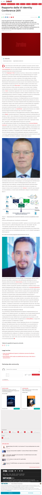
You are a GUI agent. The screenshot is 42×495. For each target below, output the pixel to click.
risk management (6, 69)
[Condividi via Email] (11, 17)
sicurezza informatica (34, 287)
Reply (6, 114)
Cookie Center (21, 475)
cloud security (19, 281)
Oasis (6, 90)
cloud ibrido (19, 108)
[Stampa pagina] (13, 17)
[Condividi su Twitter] (4, 17)
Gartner (25, 188)
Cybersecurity (8, 14)
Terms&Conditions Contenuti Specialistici (10, 475)
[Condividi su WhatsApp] (2, 17)
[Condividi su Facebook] (7, 17)
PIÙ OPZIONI (30, 493)
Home (3, 14)
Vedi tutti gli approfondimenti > (34, 467)
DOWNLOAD (16, 408)
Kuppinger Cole (10, 72)
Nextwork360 (5, 479)
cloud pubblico (29, 318)
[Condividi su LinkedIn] (6, 17)
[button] (3, 1)
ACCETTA (10, 493)
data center (17, 85)
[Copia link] (9, 17)
